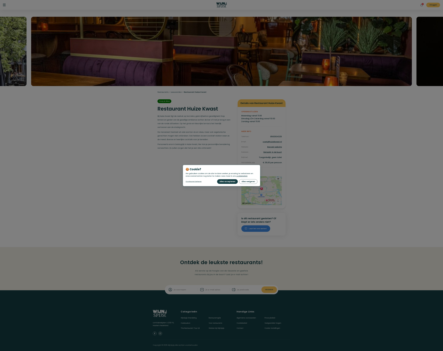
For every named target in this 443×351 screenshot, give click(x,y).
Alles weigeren (248, 181)
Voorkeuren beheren (194, 181)
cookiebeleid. (242, 176)
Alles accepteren (227, 181)
